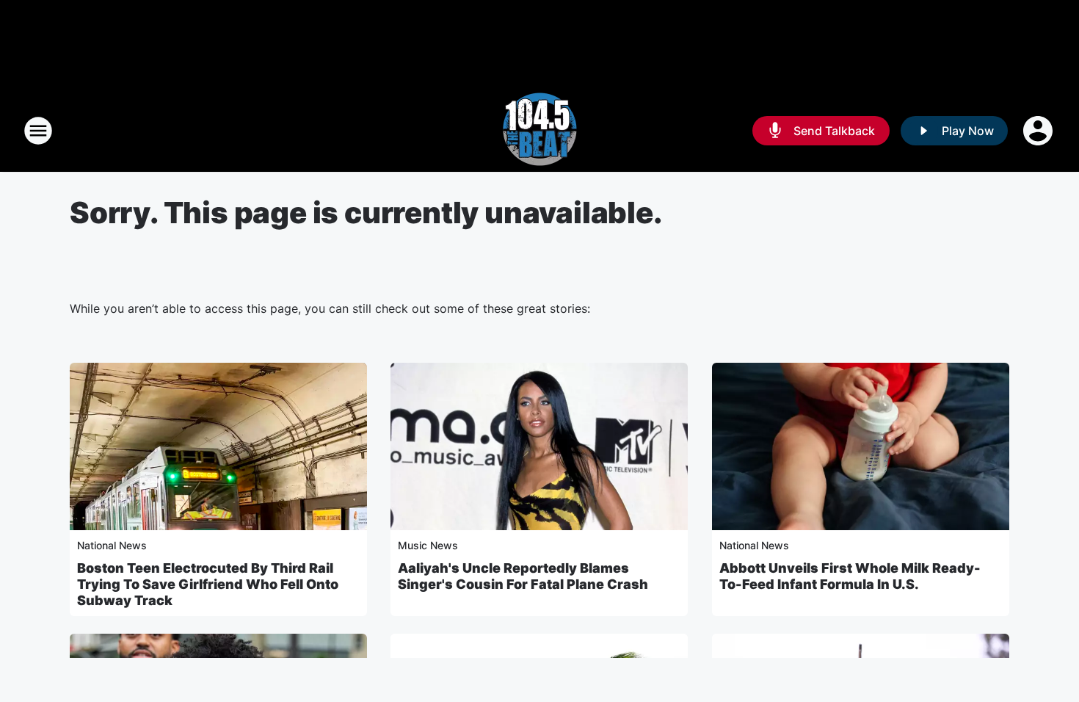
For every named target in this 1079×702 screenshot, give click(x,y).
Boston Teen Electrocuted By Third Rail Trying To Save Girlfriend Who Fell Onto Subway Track (207, 584)
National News (112, 545)
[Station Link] (539, 131)
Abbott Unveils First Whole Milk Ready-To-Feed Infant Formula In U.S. (850, 576)
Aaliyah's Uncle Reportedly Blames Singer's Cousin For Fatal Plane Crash (523, 576)
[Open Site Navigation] (38, 130)
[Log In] (1039, 130)
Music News (428, 545)
